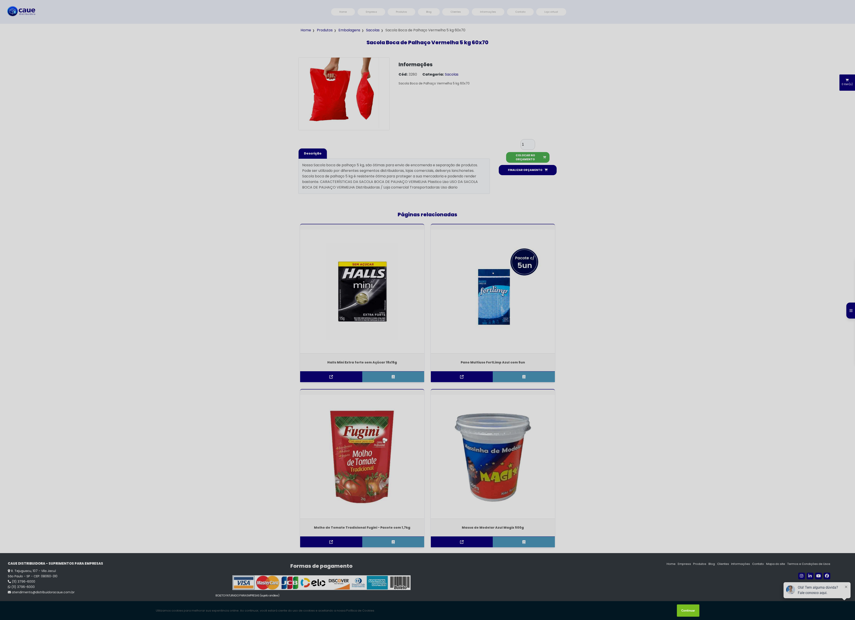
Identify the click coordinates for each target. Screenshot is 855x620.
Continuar (688, 610)
